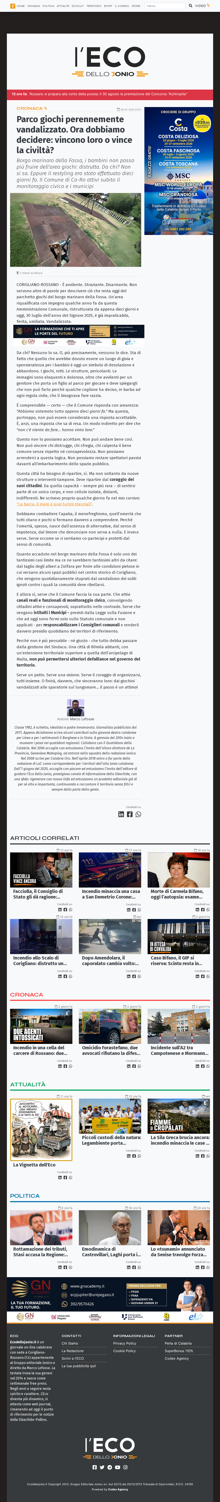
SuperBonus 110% (179, 1351)
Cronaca (30, 108)
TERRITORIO (93, 6)
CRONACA (33, 6)
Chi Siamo (70, 1343)
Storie (136, 6)
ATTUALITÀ (63, 6)
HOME (21, 6)
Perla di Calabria (178, 1343)
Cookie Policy (124, 1351)
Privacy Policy (124, 1343)
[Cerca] (190, 6)
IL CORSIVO (122, 6)
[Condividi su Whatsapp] (138, 814)
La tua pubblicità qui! (79, 1366)
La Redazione (73, 1351)
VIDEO (200, 6)
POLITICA (48, 6)
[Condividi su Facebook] (130, 814)
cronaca (26, 994)
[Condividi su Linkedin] (122, 814)
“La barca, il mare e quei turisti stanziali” (54, 504)
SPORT (108, 6)
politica (25, 1196)
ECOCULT (78, 6)
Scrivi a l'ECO (73, 1358)
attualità (28, 1084)
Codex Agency (177, 1358)
